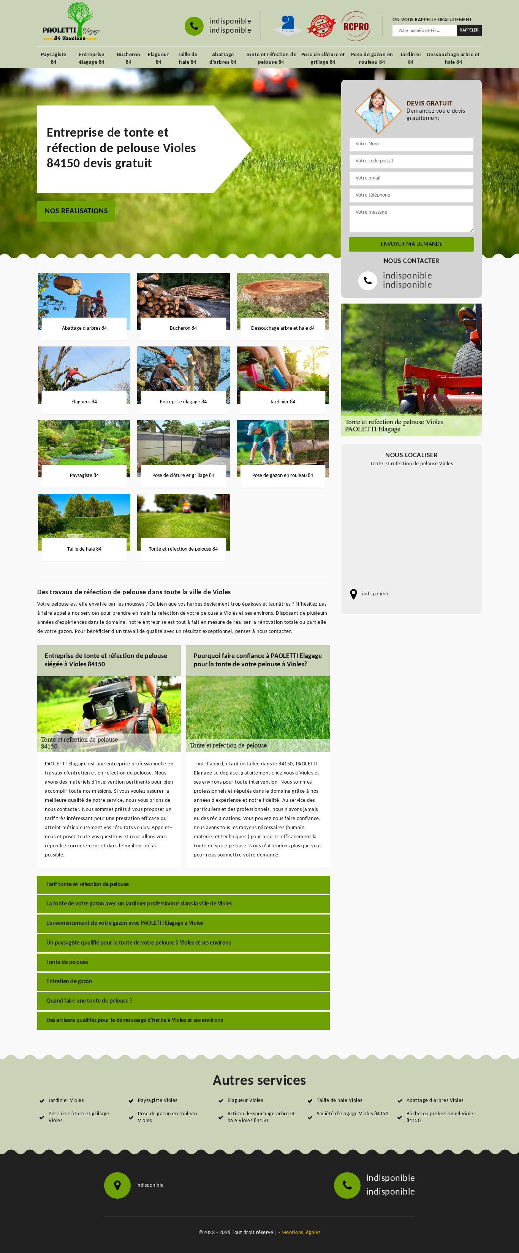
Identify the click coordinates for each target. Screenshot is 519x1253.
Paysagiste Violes (157, 1100)
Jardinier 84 (411, 58)
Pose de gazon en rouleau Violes (167, 1117)
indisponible (230, 21)
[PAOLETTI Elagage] (70, 22)
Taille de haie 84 (188, 58)
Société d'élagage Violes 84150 (352, 1114)
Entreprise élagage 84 (91, 58)
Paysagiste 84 (53, 58)
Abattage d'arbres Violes (435, 1100)
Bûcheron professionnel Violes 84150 (441, 1117)
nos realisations (76, 211)
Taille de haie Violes (339, 1100)
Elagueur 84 (158, 58)
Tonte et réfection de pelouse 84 (271, 58)
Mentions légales (301, 1233)
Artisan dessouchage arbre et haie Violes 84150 (261, 1117)
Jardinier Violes (66, 1100)
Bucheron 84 (129, 58)
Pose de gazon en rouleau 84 (372, 58)
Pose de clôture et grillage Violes (79, 1117)
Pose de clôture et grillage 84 (323, 58)
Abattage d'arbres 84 (223, 58)
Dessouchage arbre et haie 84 (453, 58)
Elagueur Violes (245, 1100)
